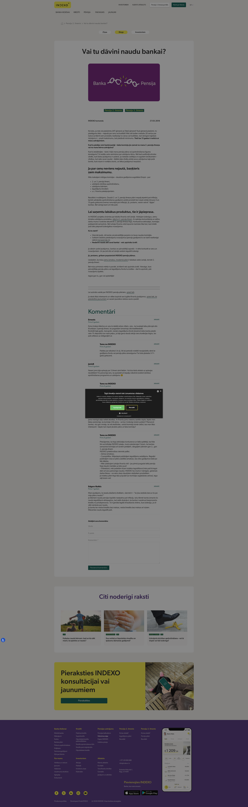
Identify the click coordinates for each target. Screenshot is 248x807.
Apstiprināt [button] (117, 407)
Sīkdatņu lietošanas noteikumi (137, 402)
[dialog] (124, 403)
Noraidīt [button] (132, 407)
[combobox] (158, 391)
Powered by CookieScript (124, 416)
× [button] (160, 391)
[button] (124, 413)
